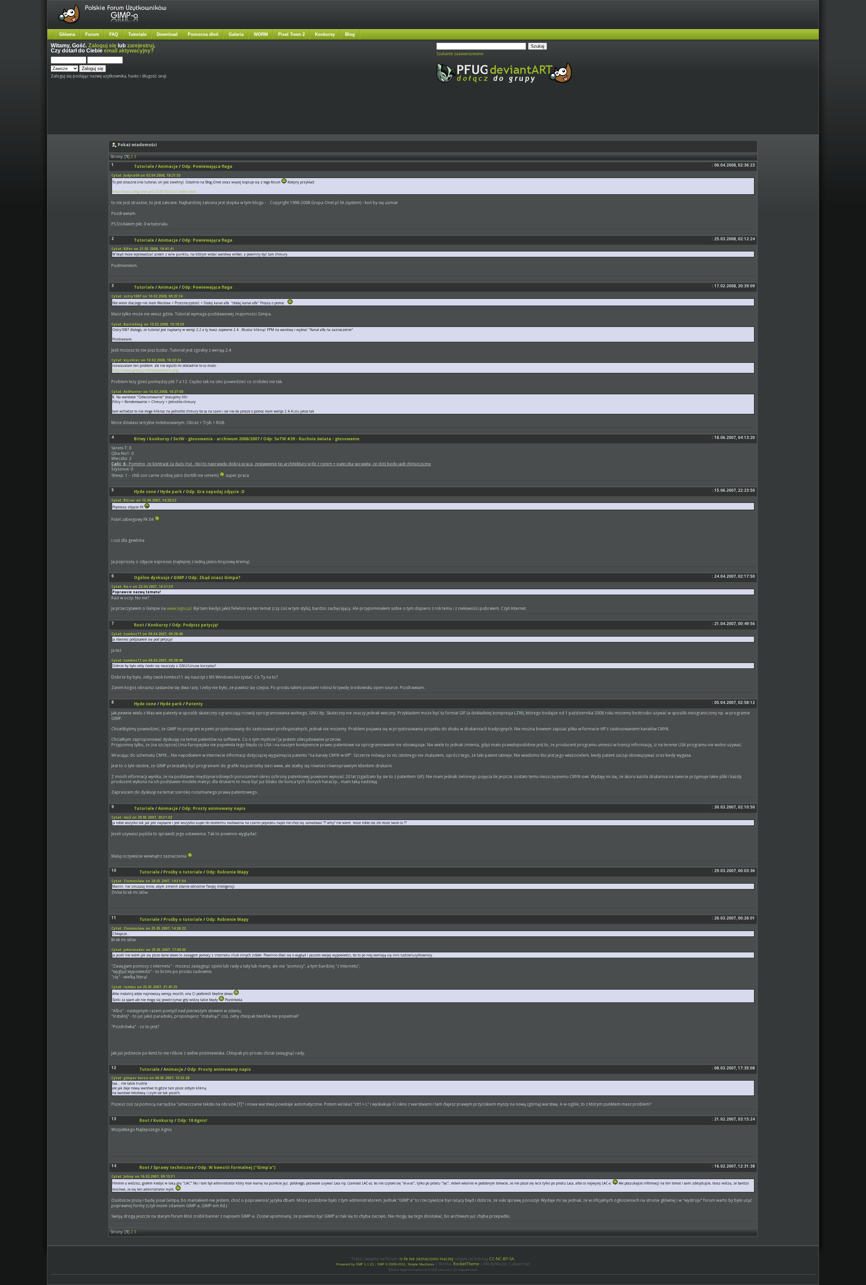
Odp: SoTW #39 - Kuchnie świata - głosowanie (311, 439)
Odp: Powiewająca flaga (207, 166)
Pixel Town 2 (291, 34)
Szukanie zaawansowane (459, 54)
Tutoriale (137, 34)
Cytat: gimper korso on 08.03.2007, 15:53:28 (150, 1078)
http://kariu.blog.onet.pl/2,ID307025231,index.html (154, 191)
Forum (92, 34)
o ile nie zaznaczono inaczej (426, 1259)
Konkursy (325, 34)
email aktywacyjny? (129, 50)
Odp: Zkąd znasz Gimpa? (214, 577)
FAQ (113, 34)
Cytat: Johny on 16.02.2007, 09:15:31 (143, 1176)
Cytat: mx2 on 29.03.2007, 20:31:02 (141, 817)
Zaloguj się (102, 45)
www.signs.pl (179, 608)
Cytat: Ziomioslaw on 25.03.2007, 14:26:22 (148, 928)
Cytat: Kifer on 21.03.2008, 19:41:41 (142, 248)
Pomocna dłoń (203, 34)
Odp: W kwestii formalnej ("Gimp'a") (236, 1167)
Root (139, 625)
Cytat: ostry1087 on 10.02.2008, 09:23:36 (147, 296)
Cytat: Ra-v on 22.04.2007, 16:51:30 (142, 586)
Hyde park (171, 491)
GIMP (179, 577)
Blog (350, 34)
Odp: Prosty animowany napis (214, 808)
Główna (67, 34)
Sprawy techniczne (173, 1167)
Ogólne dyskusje (152, 577)
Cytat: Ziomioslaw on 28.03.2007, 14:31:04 (148, 881)
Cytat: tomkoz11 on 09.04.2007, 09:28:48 (147, 634)
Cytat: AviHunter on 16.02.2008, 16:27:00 (147, 391)
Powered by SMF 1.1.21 (355, 1264)
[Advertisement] (177, 114)
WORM (261, 34)
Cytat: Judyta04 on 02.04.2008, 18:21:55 (146, 175)
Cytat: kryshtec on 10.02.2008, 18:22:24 (146, 360)
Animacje (168, 166)
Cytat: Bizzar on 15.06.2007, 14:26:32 (143, 500)
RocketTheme (466, 1264)
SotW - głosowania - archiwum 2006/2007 (216, 439)
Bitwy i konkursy (151, 439)
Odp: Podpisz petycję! (195, 625)
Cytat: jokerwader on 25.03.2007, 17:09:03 (148, 949)
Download (167, 34)
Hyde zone (145, 491)
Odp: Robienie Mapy (227, 872)
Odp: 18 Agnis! (192, 1120)
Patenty (194, 704)
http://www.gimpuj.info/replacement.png (145, 370)
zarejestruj (140, 45)
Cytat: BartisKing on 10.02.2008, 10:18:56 (147, 324)
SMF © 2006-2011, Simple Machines (405, 1264)
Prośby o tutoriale (182, 872)
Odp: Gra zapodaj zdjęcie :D (215, 491)
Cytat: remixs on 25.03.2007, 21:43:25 (144, 986)
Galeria (236, 34)
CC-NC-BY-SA (501, 1259)
